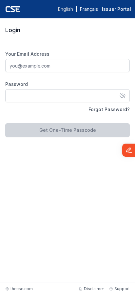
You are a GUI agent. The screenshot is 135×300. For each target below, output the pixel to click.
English (65, 9)
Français (89, 9)
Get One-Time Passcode (67, 130)
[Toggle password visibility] (122, 95)
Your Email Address (27, 54)
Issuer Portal (116, 9)
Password (16, 84)
